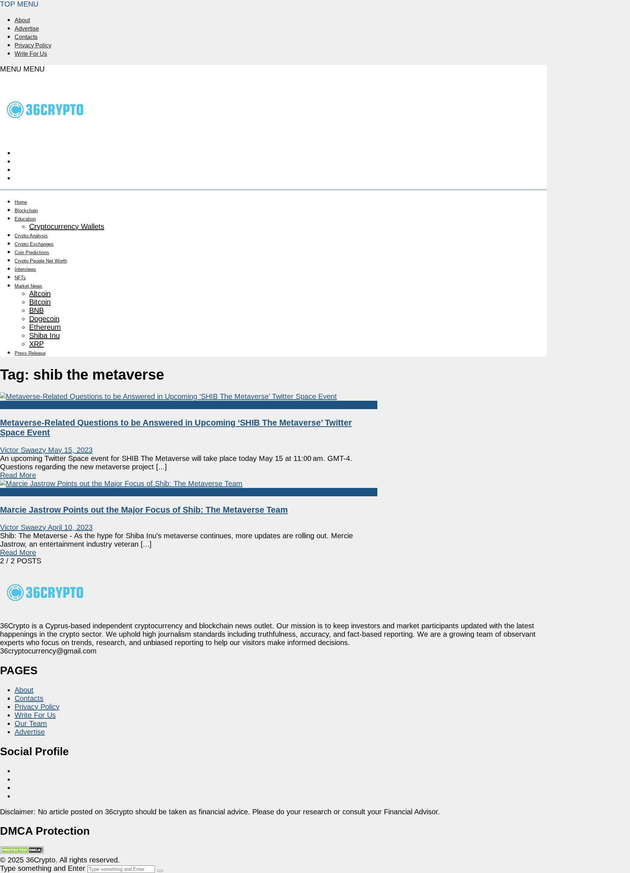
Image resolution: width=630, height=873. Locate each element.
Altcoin (40, 294)
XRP (36, 344)
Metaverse (17, 492)
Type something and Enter (42, 868)
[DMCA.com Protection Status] (22, 851)
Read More (18, 475)
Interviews (25, 269)
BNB (36, 310)
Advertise (27, 29)
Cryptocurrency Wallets (66, 226)
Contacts (26, 37)
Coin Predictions (32, 252)
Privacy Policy (33, 45)
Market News (28, 286)
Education (25, 219)
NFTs (20, 277)
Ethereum (45, 327)
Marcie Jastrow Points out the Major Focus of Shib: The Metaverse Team (144, 510)
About (22, 20)
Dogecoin (44, 319)
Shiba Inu (44, 335)
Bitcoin (40, 302)
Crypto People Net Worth (41, 261)
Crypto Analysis (31, 235)
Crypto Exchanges (34, 244)
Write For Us (31, 54)
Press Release (30, 353)
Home (21, 202)
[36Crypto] (45, 133)
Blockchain (26, 210)
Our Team (31, 723)
